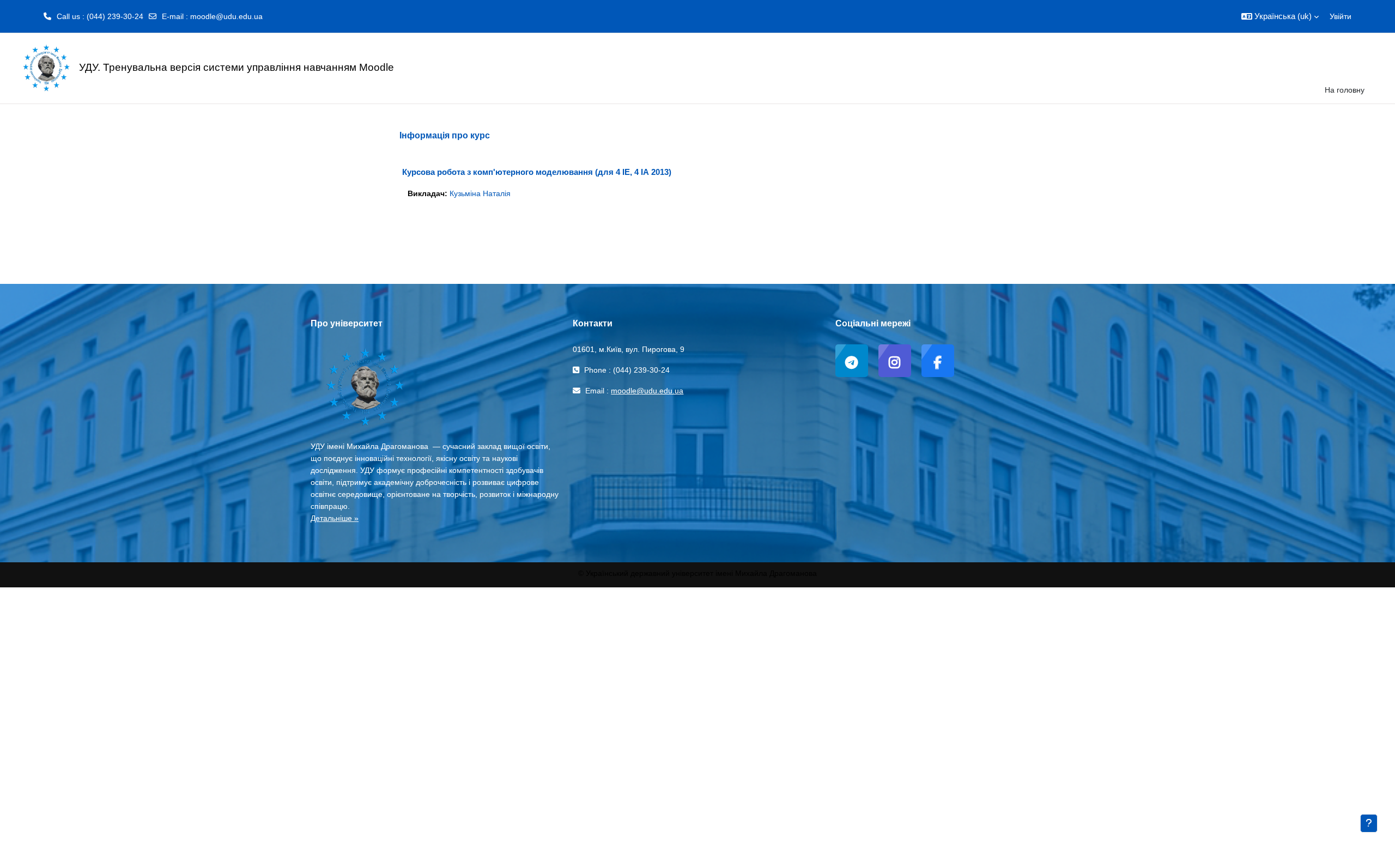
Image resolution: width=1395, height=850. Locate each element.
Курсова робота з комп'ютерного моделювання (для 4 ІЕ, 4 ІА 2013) (536, 172)
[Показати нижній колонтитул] (1369, 823)
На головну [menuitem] (1344, 90)
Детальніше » (335, 518)
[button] (1280, 16)
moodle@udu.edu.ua (226, 16)
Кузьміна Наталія (480, 193)
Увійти (1340, 16)
